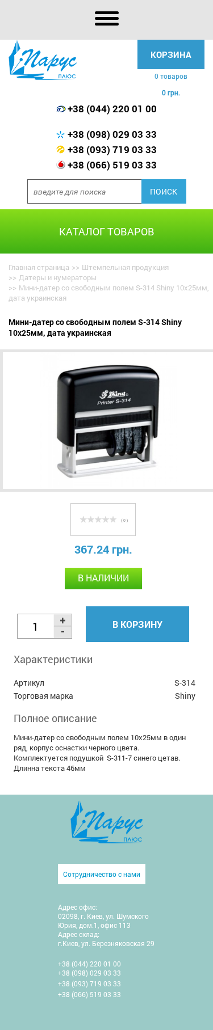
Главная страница (39, 267)
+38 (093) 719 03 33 (112, 149)
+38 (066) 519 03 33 (112, 164)
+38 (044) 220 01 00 (112, 108)
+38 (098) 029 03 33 (112, 134)
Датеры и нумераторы (58, 277)
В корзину (137, 624)
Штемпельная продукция (125, 267)
